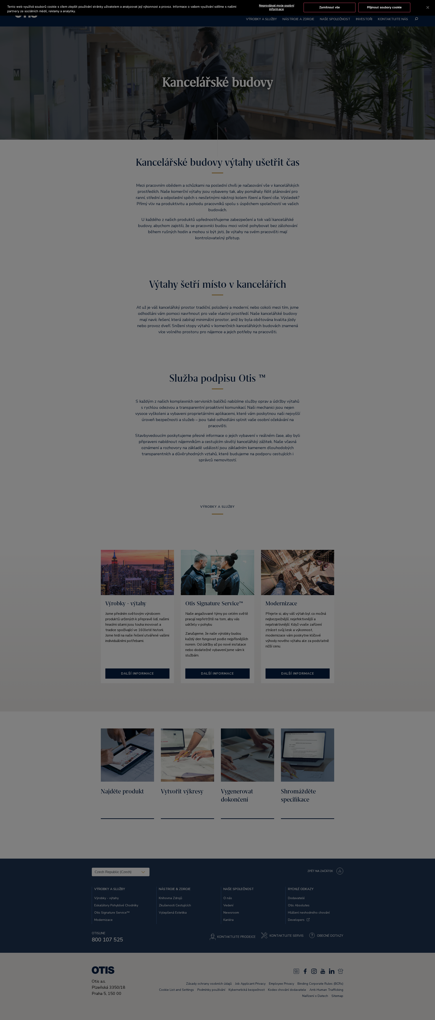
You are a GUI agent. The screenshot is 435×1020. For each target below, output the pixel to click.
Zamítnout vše (329, 7)
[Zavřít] (428, 7)
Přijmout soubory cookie (384, 7)
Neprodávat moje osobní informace (276, 7)
